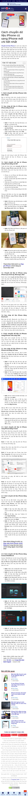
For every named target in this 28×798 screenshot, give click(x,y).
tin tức (9, 660)
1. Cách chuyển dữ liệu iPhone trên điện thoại (13, 65)
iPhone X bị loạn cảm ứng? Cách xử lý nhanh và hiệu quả (18, 694)
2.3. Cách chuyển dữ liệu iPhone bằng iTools (13, 86)
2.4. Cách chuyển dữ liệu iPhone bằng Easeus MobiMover (14, 88)
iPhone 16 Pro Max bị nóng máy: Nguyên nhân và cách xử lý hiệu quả (18, 713)
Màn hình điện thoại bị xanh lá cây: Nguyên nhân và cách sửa (18, 675)
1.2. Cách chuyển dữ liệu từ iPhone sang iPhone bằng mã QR (14, 70)
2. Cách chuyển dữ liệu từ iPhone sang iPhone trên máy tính (13, 78)
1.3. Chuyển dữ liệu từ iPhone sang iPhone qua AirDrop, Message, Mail (14, 73)
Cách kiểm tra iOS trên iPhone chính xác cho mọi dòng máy (18, 722)
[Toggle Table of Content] (23, 63)
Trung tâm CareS (15, 779)
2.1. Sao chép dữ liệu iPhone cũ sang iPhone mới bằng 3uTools (14, 81)
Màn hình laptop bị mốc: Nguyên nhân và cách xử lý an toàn (18, 703)
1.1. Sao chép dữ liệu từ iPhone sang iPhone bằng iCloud (14, 67)
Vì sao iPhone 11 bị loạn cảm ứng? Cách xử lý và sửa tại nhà (17, 685)
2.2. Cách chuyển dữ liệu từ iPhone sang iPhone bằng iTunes (14, 84)
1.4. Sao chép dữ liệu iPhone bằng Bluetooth (13, 75)
